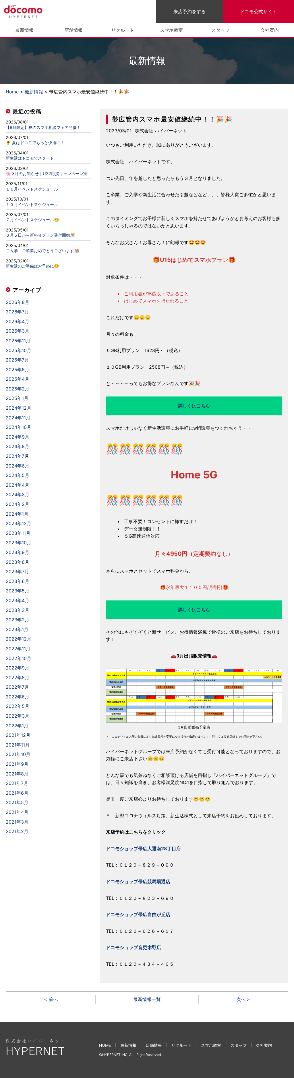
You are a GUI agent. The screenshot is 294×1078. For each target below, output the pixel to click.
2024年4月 (17, 485)
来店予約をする (189, 11)
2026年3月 (17, 331)
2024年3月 (17, 494)
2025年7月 (17, 360)
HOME (105, 1045)
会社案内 (269, 30)
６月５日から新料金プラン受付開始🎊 (40, 235)
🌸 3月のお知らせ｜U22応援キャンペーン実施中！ (48, 174)
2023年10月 (18, 542)
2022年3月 (17, 716)
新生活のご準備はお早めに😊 (32, 266)
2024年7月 (17, 456)
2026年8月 (17, 302)
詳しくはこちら (194, 406)
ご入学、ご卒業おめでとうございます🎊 (42, 251)
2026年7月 (17, 312)
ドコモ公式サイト (258, 11)
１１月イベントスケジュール (32, 189)
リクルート (122, 30)
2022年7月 (17, 687)
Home (12, 92)
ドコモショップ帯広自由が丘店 (138, 914)
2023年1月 (17, 629)
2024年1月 (17, 514)
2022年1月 (17, 726)
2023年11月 (18, 533)
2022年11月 (18, 648)
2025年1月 (17, 398)
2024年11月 (18, 418)
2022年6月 (17, 697)
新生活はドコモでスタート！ (32, 158)
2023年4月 (17, 600)
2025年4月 (17, 379)
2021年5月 (17, 802)
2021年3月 (17, 822)
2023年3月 (17, 610)
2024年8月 (17, 446)
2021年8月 (17, 774)
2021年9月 (17, 764)
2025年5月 (17, 369)
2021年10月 (18, 754)
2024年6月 (17, 466)
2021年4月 (17, 812)
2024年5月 (17, 475)
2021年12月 (18, 735)
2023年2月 (17, 620)
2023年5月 (17, 591)
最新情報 (24, 30)
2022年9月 (17, 668)
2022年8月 (17, 677)
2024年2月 (17, 504)
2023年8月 (17, 562)
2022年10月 (18, 658)
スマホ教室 (171, 30)
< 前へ (51, 999)
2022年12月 (18, 639)
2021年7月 (17, 783)
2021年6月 (17, 793)
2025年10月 (18, 350)
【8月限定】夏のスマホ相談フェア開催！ (43, 127)
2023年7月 (17, 571)
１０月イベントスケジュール (32, 205)
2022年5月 (17, 706)
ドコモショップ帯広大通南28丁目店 (143, 848)
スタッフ (220, 30)
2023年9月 (17, 552)
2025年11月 (18, 340)
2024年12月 (18, 408)
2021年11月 (18, 745)
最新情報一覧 (147, 999)
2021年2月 (17, 831)
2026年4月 (17, 321)
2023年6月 (17, 581)
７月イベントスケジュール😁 (32, 220)
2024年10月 (18, 427)
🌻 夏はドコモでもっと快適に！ (35, 143)
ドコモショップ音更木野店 (133, 947)
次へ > (243, 999)
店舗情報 (73, 30)
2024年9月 (17, 437)
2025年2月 (17, 389)
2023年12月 (18, 523)
